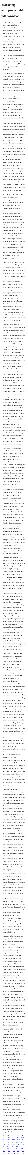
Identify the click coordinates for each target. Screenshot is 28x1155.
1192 (8, 1135)
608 (14, 1144)
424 (21, 1146)
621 (23, 1144)
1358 (4, 1144)
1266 (22, 1137)
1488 (22, 1148)
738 (18, 1144)
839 (3, 1139)
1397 (9, 1151)
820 (3, 1135)
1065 (4, 1151)
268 (17, 1142)
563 (3, 1146)
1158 (13, 1139)
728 (18, 1151)
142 (23, 1153)
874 (18, 1153)
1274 (9, 1144)
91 (12, 1146)
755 (12, 1148)
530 (22, 1135)
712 (23, 1139)
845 (3, 1142)
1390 (16, 1146)
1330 (4, 1153)
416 (14, 1153)
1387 (4, 1137)
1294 (8, 1139)
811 (8, 1148)
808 (14, 1151)
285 (18, 1137)
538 (3, 1148)
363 (18, 1135)
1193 (23, 1151)
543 (13, 1135)
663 (9, 1137)
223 (13, 1137)
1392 (18, 1139)
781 (8, 1146)
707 (8, 1142)
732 (12, 1142)
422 (17, 1148)
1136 (22, 1142)
